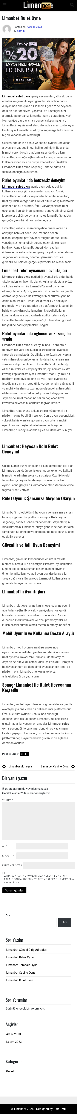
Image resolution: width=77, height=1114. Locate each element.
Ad (4, 846)
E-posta (8, 855)
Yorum (7, 800)
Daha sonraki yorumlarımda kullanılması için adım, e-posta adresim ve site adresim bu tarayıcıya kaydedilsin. (39, 879)
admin (21, 30)
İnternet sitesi (12, 865)
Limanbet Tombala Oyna (21, 965)
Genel (24, 754)
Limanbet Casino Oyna (20, 972)
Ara (8, 915)
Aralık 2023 (13, 1034)
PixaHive (59, 1109)
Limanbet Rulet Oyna (19, 980)
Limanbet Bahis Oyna (20, 957)
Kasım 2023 (14, 1042)
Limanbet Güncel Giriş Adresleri (26, 950)
